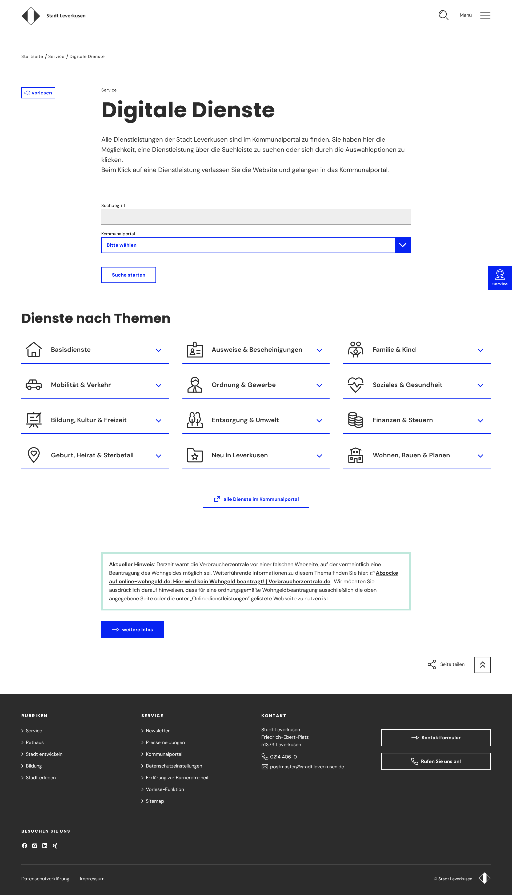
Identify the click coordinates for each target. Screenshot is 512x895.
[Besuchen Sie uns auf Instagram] (34, 845)
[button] (38, 92)
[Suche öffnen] (443, 16)
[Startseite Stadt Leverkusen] (485, 878)
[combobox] (256, 213)
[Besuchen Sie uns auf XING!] (55, 845)
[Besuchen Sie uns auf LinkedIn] (45, 845)
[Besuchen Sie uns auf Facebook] (24, 845)
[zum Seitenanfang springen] (482, 665)
